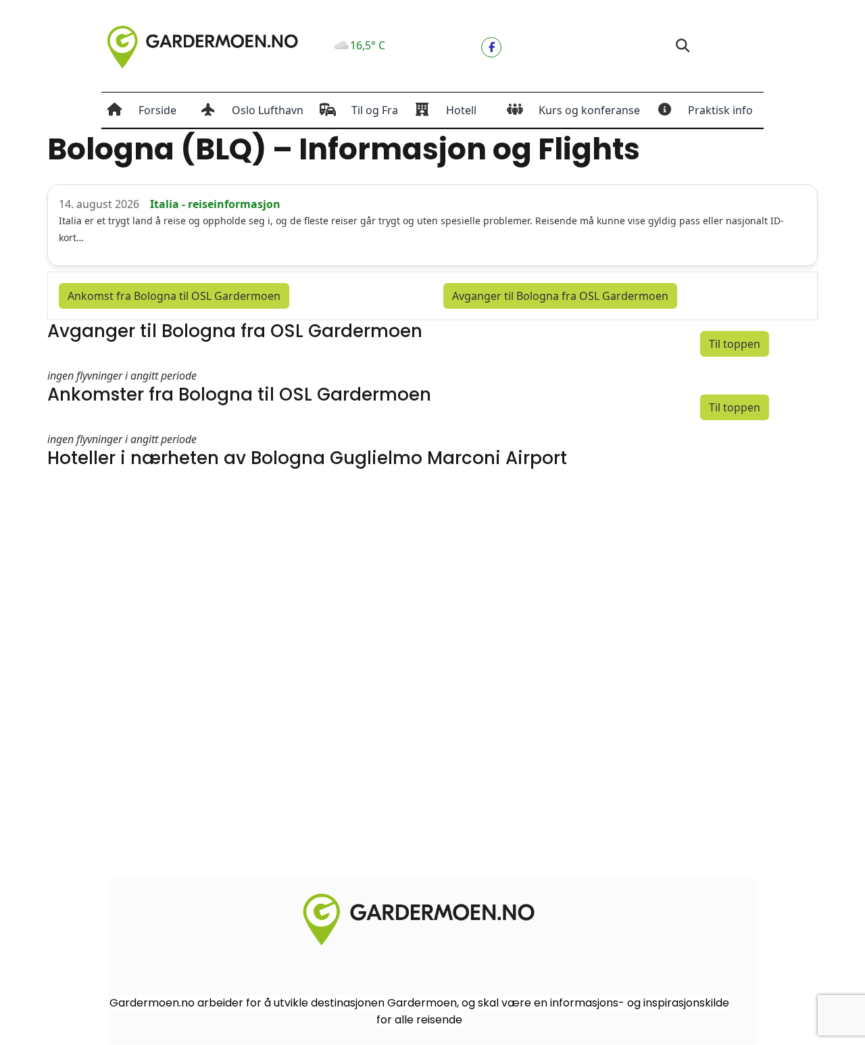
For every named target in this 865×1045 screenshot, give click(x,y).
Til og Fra (374, 110)
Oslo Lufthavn (267, 110)
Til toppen (734, 343)
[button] (682, 46)
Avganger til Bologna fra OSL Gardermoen (560, 295)
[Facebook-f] (491, 47)
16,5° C (367, 45)
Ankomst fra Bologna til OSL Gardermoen (174, 295)
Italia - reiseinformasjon (215, 204)
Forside (157, 110)
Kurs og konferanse (589, 110)
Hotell (461, 110)
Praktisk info (720, 110)
